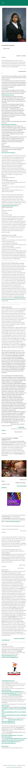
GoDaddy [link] (13, 767)
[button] (3, 3)
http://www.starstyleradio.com (13, 521)
